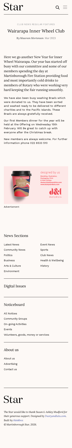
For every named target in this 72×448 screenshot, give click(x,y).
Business (9, 260)
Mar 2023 (50, 38)
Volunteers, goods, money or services (26, 334)
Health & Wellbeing (52, 260)
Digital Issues (15, 286)
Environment (11, 271)
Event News (47, 244)
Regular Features (43, 24)
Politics (8, 255)
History (44, 265)
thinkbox (18, 420)
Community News (14, 249)
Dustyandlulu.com (55, 416)
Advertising (10, 363)
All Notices (10, 313)
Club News (24, 24)
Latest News (11, 244)
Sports (44, 249)
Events (8, 329)
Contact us (10, 369)
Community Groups (15, 318)
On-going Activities (15, 324)
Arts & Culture (12, 265)
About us (9, 358)
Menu (65, 8)
